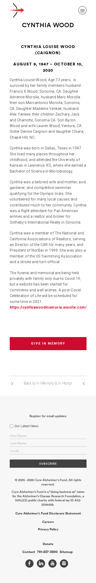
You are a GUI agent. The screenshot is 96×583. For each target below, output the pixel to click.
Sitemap (66, 552)
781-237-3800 (47, 552)
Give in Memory (48, 343)
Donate (48, 544)
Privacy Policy (48, 529)
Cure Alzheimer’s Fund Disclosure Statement (48, 513)
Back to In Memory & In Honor (48, 383)
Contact (28, 552)
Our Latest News (26, 426)
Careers (48, 522)
